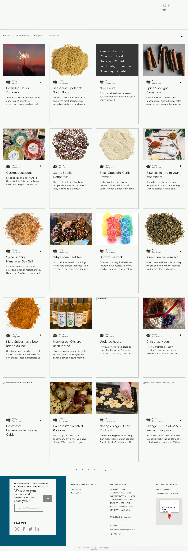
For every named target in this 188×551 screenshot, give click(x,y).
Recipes (38, 35)
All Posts (7, 35)
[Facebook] (169, 5)
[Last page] (117, 469)
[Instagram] (164, 5)
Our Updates (22, 35)
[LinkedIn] (37, 529)
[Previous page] (76, 469)
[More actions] (41, 81)
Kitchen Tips (53, 35)
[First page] (70, 469)
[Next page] (111, 469)
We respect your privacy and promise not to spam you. (25, 496)
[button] (163, 10)
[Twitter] (30, 529)
